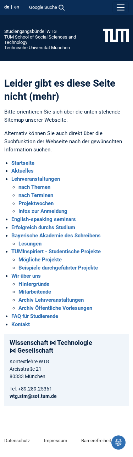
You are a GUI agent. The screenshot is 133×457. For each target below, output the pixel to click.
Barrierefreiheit (96, 440)
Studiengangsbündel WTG (30, 31)
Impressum (55, 440)
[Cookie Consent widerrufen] (118, 442)
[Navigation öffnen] (120, 7)
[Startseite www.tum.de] (116, 35)
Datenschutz (17, 440)
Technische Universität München (37, 47)
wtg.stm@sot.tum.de (33, 396)
